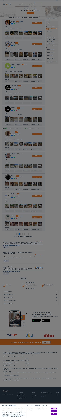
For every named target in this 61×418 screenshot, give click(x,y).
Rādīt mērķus (54, 413)
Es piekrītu (54, 408)
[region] (30, 411)
